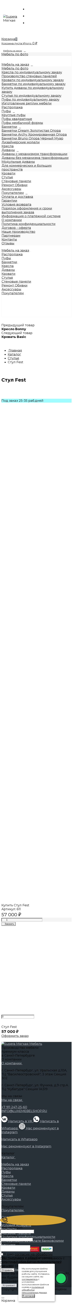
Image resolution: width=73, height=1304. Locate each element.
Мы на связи (12, 1100)
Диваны (8, 150)
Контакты (9, 239)
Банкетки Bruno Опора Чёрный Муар (32, 138)
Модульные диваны (18, 162)
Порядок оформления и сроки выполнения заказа (27, 210)
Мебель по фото (14, 54)
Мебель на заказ (12, 50)
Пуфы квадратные (17, 119)
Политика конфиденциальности (28, 224)
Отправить (7, 1270)
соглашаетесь (30, 1279)
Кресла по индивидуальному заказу (32, 72)
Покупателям (13, 193)
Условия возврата (16, 204)
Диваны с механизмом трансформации (34, 154)
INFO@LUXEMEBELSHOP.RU (24, 1111)
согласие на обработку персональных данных (26, 1256)
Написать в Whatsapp (19, 1139)
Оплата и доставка (17, 197)
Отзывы (8, 243)
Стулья (7, 177)
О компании (12, 220)
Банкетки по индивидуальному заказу (34, 84)
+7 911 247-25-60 (14, 1107)
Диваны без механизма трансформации (35, 158)
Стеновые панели (16, 181)
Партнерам (11, 236)
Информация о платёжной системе (31, 216)
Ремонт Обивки (14, 185)
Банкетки (9, 127)
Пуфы (6, 111)
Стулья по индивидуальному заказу (31, 96)
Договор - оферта (16, 228)
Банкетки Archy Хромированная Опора (34, 134)
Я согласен (28, 1296)
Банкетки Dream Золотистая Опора (31, 131)
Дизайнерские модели (21, 142)
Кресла (8, 146)
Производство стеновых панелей (29, 76)
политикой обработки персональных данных (34, 1290)
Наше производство (18, 232)
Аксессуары (11, 189)
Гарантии (9, 201)
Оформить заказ (15, 1036)
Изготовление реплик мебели (27, 103)
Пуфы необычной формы (22, 123)
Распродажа (12, 107)
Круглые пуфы (14, 115)
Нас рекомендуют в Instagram (26, 1146)
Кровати (8, 173)
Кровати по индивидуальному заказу (33, 80)
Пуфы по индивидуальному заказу (30, 99)
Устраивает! (9, 1285)
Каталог (8, 1157)
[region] (36, 186)
